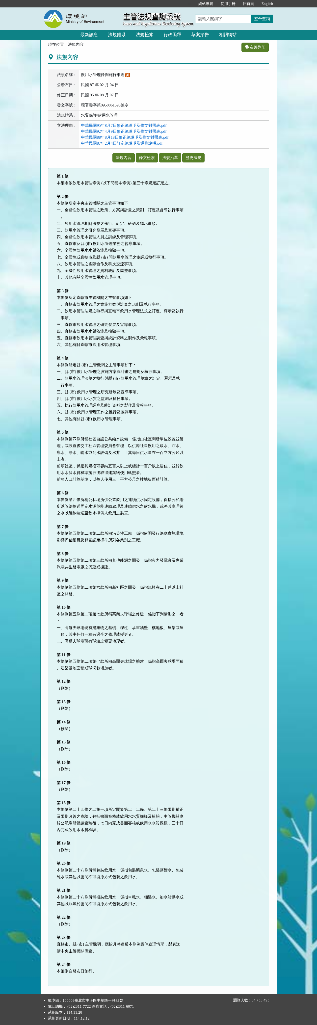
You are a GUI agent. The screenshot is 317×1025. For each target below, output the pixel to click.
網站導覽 (205, 4)
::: (189, 4)
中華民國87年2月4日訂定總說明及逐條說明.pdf (121, 143)
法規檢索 (145, 34)
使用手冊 (228, 4)
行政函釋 (172, 34)
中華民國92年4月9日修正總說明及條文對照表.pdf (123, 131)
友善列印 (257, 47)
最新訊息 (89, 34)
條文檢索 (147, 158)
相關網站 (228, 34)
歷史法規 (193, 158)
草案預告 (200, 34)
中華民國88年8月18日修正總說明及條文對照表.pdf (124, 137)
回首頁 (248, 4)
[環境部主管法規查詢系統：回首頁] (80, 10)
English (267, 4)
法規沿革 (170, 158)
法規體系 (117, 34)
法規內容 (124, 158)
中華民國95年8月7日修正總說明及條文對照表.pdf (123, 125)
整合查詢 (262, 19)
